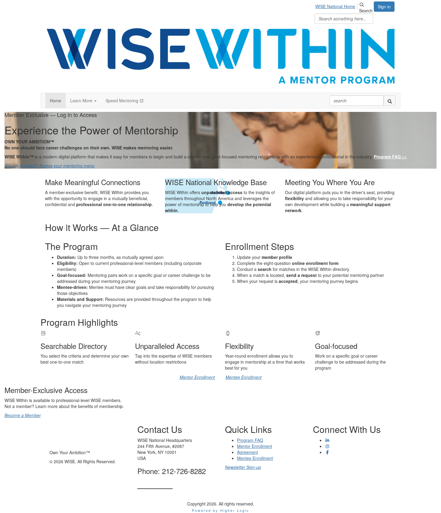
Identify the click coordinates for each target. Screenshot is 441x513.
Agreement (247, 452)
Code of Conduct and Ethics (339, 473)
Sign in (384, 7)
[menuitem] (337, 5)
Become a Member (22, 415)
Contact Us (155, 484)
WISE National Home (335, 6)
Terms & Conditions (331, 467)
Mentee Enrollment (244, 377)
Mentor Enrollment (197, 377)
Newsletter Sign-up (243, 467)
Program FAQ (250, 440)
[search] (390, 100)
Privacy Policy (326, 461)
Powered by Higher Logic (220, 510)
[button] (83, 100)
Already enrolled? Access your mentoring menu (49, 166)
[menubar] (337, 5)
